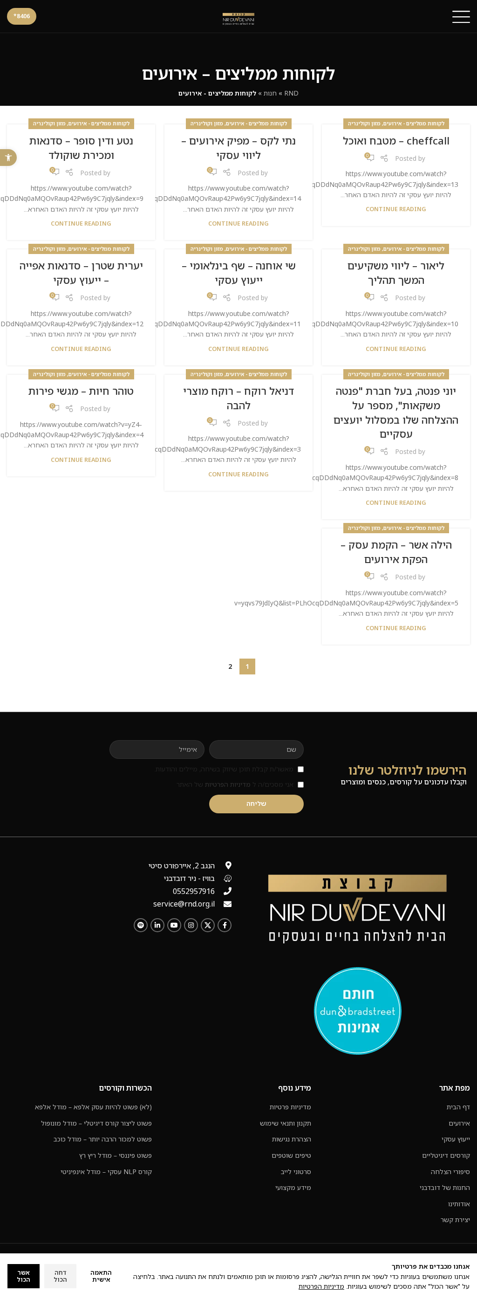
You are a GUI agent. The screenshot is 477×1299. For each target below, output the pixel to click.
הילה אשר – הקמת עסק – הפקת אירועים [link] (396, 552)
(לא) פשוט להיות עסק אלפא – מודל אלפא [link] (93, 1106)
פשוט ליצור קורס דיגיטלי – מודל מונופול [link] (96, 1123)
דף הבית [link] (458, 1106)
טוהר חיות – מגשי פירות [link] (81, 391)
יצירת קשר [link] (455, 1219)
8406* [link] (22, 16)
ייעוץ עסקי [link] (456, 1138)
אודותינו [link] (459, 1203)
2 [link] (230, 666)
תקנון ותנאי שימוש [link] (285, 1123)
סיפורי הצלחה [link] (450, 1171)
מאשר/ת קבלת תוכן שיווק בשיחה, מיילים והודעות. (223, 768)
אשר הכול (23, 1276)
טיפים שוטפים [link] (291, 1155)
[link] (8, 157)
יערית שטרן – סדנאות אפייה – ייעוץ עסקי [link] (81, 273)
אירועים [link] (459, 1123)
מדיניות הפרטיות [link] (228, 784)
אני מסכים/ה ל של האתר (235, 784)
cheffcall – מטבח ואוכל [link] (396, 140)
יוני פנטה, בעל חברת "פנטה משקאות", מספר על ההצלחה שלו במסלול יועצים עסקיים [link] (396, 412)
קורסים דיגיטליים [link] (446, 1155)
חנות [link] (270, 93)
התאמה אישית (101, 1276)
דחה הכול (60, 1276)
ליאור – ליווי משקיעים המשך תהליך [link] (396, 273)
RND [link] (291, 93)
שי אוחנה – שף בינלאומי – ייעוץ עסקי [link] (239, 273)
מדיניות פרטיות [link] (290, 1106)
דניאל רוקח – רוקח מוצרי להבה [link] (238, 398)
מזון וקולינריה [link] (364, 123)
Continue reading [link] (396, 209)
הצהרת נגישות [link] (291, 1138)
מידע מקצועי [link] (293, 1187)
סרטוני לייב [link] (296, 1171)
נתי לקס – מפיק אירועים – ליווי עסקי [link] (238, 148)
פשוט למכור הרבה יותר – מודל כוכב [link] (103, 1138)
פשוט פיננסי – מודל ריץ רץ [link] (115, 1155)
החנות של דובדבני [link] (445, 1187)
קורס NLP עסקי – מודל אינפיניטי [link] (106, 1171)
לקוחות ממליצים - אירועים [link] (413, 123)
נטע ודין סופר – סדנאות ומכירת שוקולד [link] (81, 148)
